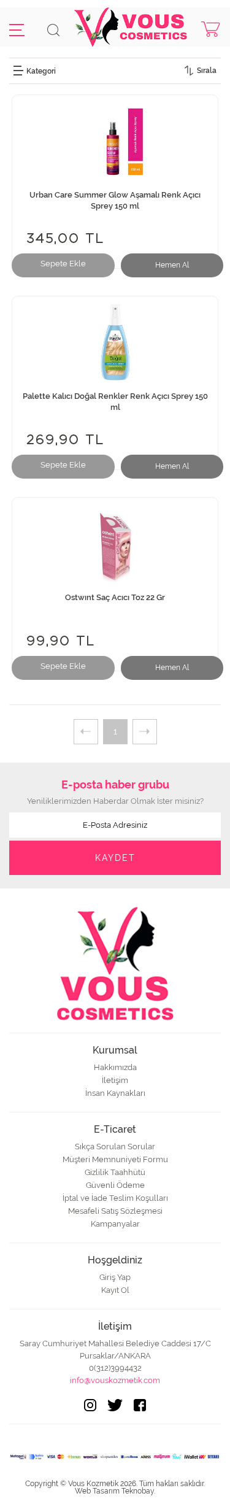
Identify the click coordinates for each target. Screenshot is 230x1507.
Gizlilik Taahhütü (115, 1172)
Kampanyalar (115, 1223)
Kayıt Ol (115, 1290)
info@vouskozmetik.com (115, 1380)
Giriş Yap (115, 1277)
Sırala (207, 70)
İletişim (115, 1080)
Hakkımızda (115, 1067)
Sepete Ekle (63, 263)
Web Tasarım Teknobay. (115, 1491)
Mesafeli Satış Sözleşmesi (115, 1211)
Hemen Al (172, 265)
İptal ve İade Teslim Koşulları (115, 1198)
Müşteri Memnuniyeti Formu (115, 1159)
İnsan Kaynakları (115, 1093)
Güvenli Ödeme (115, 1185)
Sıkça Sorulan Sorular (115, 1146)
